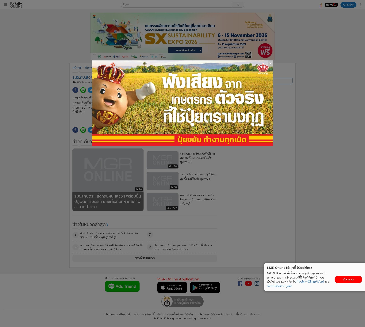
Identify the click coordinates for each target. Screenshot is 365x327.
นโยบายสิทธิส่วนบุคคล (279, 286)
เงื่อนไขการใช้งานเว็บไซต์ (310, 281)
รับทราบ (348, 279)
